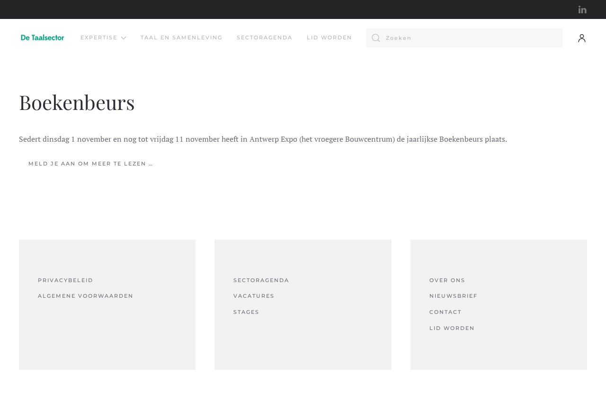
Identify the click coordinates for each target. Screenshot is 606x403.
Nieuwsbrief (453, 296)
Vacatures (254, 296)
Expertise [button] (98, 37)
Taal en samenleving (182, 37)
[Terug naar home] (42, 38)
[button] (582, 38)
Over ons (447, 280)
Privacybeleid (65, 280)
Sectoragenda (265, 37)
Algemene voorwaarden (86, 296)
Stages (246, 312)
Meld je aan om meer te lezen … (90, 163)
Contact (445, 312)
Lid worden (329, 37)
